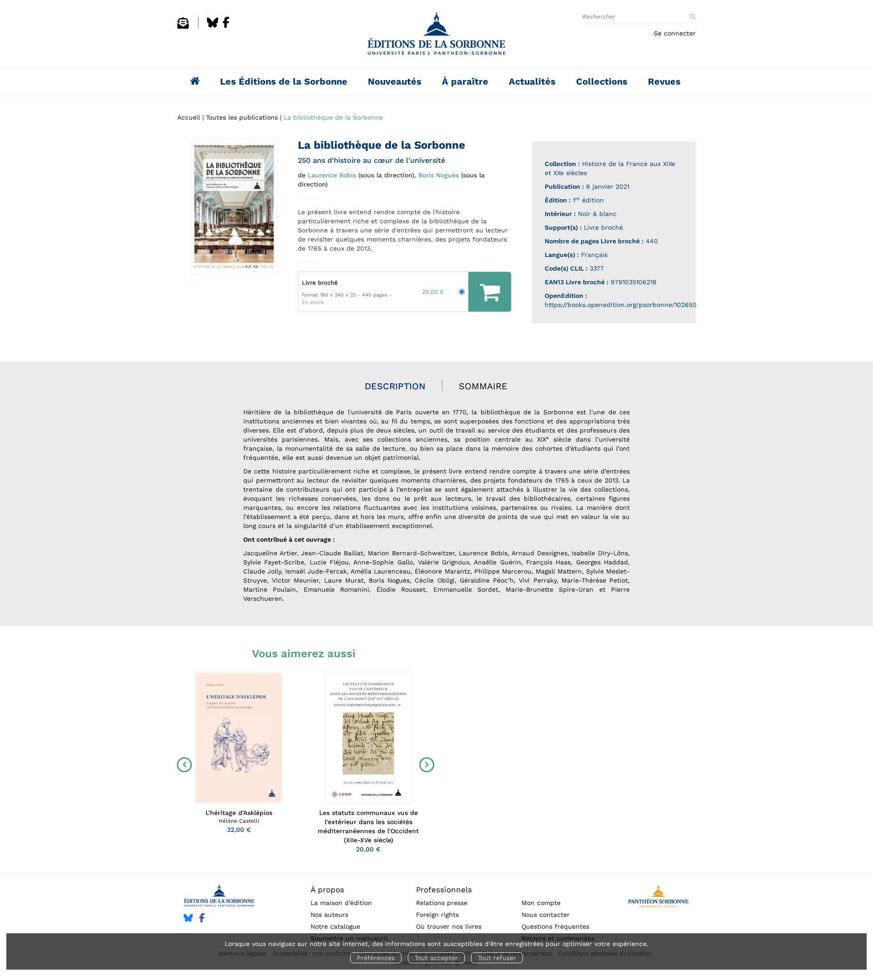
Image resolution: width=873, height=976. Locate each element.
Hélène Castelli (239, 821)
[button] (234, 207)
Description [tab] (395, 386)
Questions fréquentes (555, 926)
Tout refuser (497, 957)
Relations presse (441, 902)
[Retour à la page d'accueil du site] (436, 36)
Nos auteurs (329, 914)
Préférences (376, 957)
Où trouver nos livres (449, 926)
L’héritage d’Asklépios (239, 812)
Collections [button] (601, 81)
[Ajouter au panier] (489, 292)
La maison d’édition (341, 902)
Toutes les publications (242, 117)
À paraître (465, 81)
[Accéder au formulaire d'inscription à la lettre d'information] (183, 26)
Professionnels (444, 889)
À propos (327, 889)
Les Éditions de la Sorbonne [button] (283, 81)
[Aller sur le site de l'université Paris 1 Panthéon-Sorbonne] (658, 897)
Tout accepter (436, 957)
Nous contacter (546, 914)
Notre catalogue (335, 926)
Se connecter (675, 33)
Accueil (188, 117)
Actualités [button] (532, 81)
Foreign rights (437, 914)
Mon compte (541, 902)
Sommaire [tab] (483, 386)
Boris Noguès (438, 175)
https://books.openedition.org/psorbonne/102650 (621, 304)
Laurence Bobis (332, 175)
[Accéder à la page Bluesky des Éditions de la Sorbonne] (212, 26)
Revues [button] (664, 81)
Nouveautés (394, 81)
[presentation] (182, 765)
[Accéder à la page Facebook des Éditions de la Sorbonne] (226, 26)
